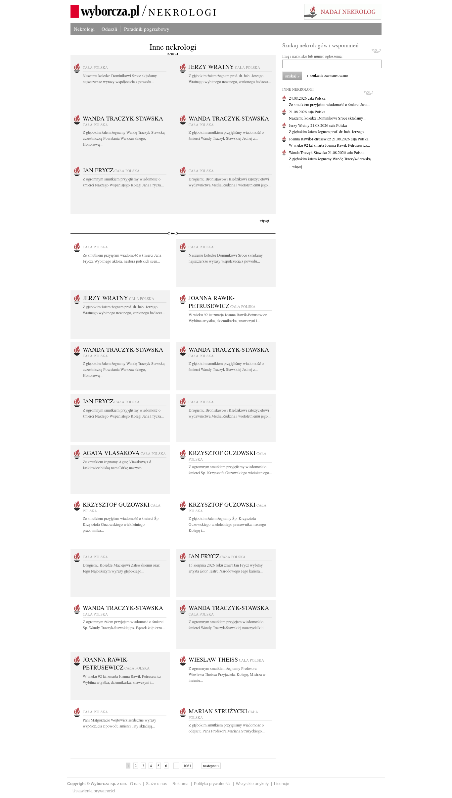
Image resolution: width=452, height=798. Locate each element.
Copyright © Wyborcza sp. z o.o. (97, 783)
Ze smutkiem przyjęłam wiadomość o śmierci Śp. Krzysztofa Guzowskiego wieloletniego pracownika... (121, 524)
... (176, 765)
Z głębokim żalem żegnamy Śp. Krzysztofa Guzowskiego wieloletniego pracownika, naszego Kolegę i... (227, 524)
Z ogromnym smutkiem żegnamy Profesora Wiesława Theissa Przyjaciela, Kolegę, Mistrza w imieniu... (227, 674)
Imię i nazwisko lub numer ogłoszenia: (312, 56)
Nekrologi (84, 28)
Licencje (281, 783)
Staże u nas (156, 783)
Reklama (180, 783)
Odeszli (109, 28)
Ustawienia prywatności (93, 791)
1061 (187, 765)
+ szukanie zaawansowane (327, 75)
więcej (264, 220)
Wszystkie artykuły (252, 783)
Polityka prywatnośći (212, 783)
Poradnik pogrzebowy (146, 28)
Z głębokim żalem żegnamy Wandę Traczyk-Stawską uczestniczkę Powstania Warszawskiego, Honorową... (123, 138)
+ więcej (295, 166)
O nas (135, 783)
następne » (211, 765)
